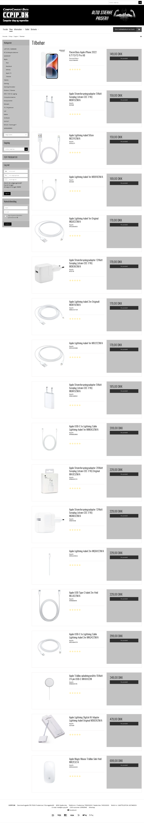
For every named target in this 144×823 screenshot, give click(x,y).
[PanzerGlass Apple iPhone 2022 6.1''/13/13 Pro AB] (49, 66)
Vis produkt (124, 58)
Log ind (7, 193)
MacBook (9, 66)
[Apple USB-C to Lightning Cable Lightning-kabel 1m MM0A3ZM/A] (49, 440)
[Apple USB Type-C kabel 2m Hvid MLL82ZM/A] (49, 606)
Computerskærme (9, 97)
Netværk (6, 104)
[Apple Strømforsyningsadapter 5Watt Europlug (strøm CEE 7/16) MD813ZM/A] (49, 107)
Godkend (7, 224)
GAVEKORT (7, 56)
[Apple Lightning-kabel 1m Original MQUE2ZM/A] (49, 232)
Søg (140, 2)
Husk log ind (12, 179)
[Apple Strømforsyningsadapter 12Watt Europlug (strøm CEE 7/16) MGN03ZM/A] (49, 523)
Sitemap (92, 807)
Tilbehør (8, 76)
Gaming (6, 83)
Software (7, 118)
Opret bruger (9, 185)
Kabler (6, 114)
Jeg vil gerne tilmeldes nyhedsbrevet (17, 216)
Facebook (72, 810)
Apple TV (8, 73)
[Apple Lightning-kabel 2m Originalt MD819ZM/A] (49, 315)
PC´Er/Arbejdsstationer (11, 52)
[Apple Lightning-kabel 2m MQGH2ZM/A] (49, 565)
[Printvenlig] (141, 36)
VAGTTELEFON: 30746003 (127, 805)
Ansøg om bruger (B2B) (12, 187)
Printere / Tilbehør (9, 90)
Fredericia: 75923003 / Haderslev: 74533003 (93, 805)
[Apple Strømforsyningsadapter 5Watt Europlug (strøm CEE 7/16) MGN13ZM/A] (49, 399)
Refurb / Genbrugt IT (10, 125)
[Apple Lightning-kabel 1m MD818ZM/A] (49, 191)
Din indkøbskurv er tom (125, 29)
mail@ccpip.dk (62, 807)
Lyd (5, 111)
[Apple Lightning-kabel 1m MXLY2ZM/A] (49, 357)
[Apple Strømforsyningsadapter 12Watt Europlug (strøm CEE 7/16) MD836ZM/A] (49, 274)
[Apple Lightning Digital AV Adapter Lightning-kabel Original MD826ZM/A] (49, 731)
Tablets (6, 80)
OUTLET (6, 121)
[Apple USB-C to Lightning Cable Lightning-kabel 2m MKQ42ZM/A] (49, 648)
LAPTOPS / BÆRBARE (10, 49)
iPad (7, 63)
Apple (5, 59)
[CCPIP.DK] (72, 15)
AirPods (8, 69)
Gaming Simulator (9, 87)
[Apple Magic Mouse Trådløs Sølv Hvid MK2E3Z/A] (49, 773)
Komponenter (8, 101)
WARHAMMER (8, 128)
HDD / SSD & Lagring (10, 94)
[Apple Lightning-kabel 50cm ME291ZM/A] (49, 149)
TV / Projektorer (9, 107)
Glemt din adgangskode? (13, 183)
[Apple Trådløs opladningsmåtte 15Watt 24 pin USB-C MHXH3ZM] (49, 690)
